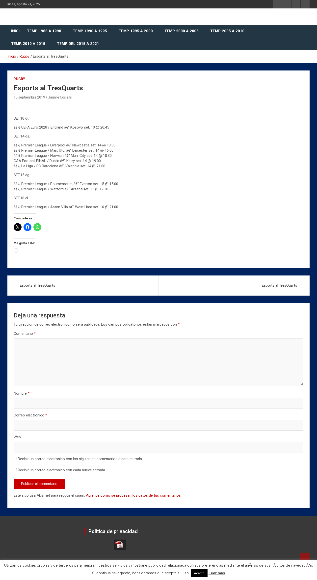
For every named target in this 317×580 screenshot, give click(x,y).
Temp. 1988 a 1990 (44, 31)
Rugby (19, 79)
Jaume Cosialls (60, 97)
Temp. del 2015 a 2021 (78, 43)
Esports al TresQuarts (37, 285)
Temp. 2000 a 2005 (181, 31)
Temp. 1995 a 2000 (136, 31)
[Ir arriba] (305, 558)
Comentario (25, 333)
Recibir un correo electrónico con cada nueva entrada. (62, 470)
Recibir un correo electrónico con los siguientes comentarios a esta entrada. (80, 459)
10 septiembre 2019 (29, 97)
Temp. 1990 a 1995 (90, 31)
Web (17, 437)
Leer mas (217, 573)
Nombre (21, 393)
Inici (15, 31)
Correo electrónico (30, 415)
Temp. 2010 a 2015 (28, 43)
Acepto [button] (199, 573)
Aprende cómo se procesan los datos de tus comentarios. (134, 495)
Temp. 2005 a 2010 (227, 31)
